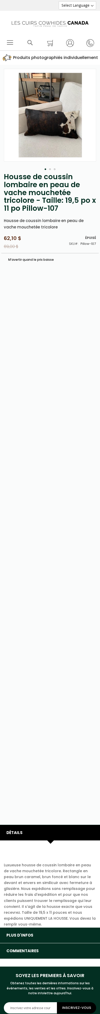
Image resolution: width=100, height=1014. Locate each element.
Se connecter (68, 43)
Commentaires (22, 950)
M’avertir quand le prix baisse (30, 259)
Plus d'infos (19, 935)
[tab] (50, 832)
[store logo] (50, 22)
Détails (14, 832)
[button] (45, 169)
